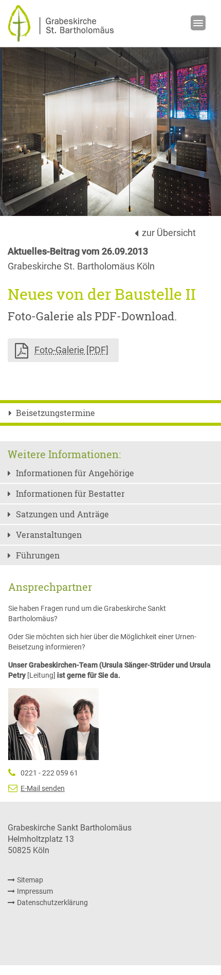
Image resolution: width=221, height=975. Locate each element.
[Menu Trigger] (198, 22)
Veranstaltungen (49, 534)
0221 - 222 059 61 (49, 773)
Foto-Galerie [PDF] (71, 350)
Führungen (38, 555)
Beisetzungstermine (55, 412)
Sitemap (30, 880)
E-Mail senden (43, 788)
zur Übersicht (169, 232)
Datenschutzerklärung (52, 902)
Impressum (35, 891)
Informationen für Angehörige (75, 472)
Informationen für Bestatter (70, 493)
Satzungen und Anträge (62, 514)
